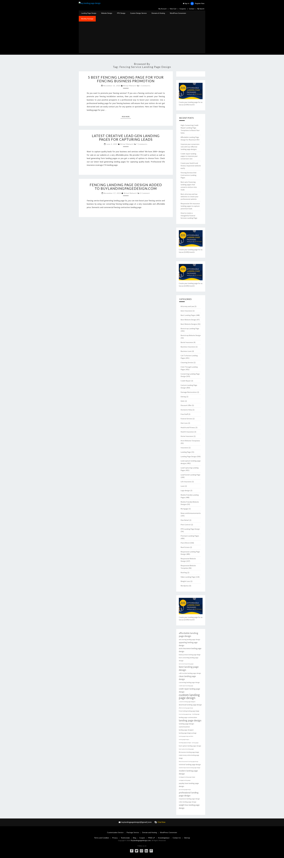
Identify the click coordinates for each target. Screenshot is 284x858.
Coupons (182, 9)
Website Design (106, 13)
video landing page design (187, 802)
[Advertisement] (142, 38)
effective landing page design (186, 708)
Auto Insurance (186, 311)
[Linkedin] (146, 850)
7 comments (141, 144)
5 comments (144, 86)
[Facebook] (131, 850)
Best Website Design (188, 320)
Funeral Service (186, 418)
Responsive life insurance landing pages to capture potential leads (190, 206)
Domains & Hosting (158, 13)
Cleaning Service (187, 362)
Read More (126, 116)
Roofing (184, 572)
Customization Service (115, 832)
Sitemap (187, 838)
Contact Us (177, 838)
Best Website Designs (189, 324)
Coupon (142, 838)
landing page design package (187, 733)
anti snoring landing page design (189, 639)
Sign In (186, 3)
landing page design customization (186, 725)
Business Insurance (188, 347)
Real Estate (185, 547)
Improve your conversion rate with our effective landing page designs (190, 146)
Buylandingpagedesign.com (141, 840)
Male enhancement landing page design (188, 761)
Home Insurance (187, 436)
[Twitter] (136, 850)
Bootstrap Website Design (191, 335)
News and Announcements (191, 513)
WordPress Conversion (178, 13)
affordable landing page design (188, 635)
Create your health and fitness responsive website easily (191, 165)
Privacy (115, 838)
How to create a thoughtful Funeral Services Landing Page (189, 215)
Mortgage (184, 509)
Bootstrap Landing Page (190, 328)
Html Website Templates (190, 441)
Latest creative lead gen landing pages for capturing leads (126, 137)
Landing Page (186, 452)
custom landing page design (189, 696)
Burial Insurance (187, 342)
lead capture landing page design (190, 746)
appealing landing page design (188, 644)
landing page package (185, 742)
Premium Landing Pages (190, 536)
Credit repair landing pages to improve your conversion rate (189, 156)
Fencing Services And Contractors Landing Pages (188, 175)
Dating (183, 396)
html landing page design (185, 714)
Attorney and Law (187, 306)
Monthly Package (87, 19)
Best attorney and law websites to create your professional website (189, 196)
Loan (182, 486)
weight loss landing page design (189, 806)
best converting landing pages (186, 664)
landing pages (195, 742)
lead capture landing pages (186, 749)
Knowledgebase (164, 838)
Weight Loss (185, 581)
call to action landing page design (190, 673)
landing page (195, 714)
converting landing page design (189, 682)
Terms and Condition (101, 838)
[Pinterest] (151, 850)
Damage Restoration (189, 392)
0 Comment (145, 193)
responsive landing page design (189, 799)
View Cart (173, 9)
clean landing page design (187, 678)
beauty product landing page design (189, 655)
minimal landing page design (190, 764)
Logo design (185, 490)
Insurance (184, 447)
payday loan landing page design (189, 784)
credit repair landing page (186, 686)
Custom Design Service (138, 13)
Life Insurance (186, 481)
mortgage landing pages (185, 780)
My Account (162, 9)
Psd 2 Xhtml (185, 543)
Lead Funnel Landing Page (190, 475)
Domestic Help (186, 410)
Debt (182, 401)
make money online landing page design (189, 756)
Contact (191, 9)
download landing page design (190, 705)
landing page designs (184, 739)
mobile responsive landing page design (189, 767)
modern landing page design (188, 772)
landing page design (190, 720)
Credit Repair (186, 381)
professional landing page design (188, 794)
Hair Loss (184, 423)
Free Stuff (184, 414)
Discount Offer (186, 405)
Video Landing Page (188, 577)
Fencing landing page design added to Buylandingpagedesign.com (126, 186)
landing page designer (186, 730)
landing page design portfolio (186, 736)
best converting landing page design (188, 659)
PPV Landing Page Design (190, 529)
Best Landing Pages (188, 315)
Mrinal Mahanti (129, 86)
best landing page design (189, 668)
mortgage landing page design (187, 777)
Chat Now (161, 822)
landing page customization (188, 717)
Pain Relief (185, 520)
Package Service (133, 832)
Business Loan (186, 351)
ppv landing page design (185, 789)
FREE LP (151, 838)
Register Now (199, 3)
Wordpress (185, 586)
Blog (134, 838)
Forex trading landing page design (189, 711)
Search (201, 9)
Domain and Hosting (149, 832)
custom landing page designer (187, 701)
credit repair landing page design (189, 690)
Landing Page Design (88, 13)
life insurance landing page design (189, 752)
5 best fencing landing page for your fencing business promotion (126, 79)
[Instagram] (141, 850)
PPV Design (121, 13)
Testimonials (125, 838)
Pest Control (185, 524)
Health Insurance (187, 432)
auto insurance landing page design (190, 650)
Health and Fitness (188, 427)
